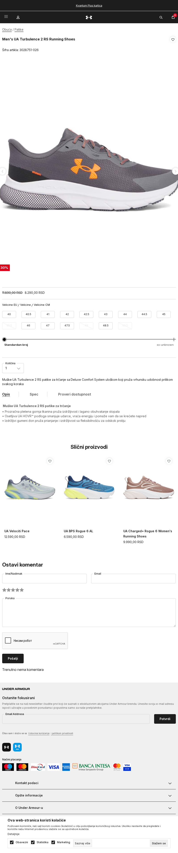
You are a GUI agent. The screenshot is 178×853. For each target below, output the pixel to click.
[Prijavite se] (18, 16)
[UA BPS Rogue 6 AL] (89, 488)
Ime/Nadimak (13, 573)
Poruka (10, 598)
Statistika (42, 842)
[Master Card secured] (117, 766)
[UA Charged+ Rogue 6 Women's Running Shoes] (148, 488)
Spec (34, 394)
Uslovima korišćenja (38, 733)
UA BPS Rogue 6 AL (78, 531)
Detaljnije (14, 834)
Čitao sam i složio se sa (37, 733)
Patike (19, 29)
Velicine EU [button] (9, 304)
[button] (173, 45)
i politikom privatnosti (62, 733)
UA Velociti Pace (17, 531)
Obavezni (22, 842)
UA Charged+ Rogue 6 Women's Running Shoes (147, 533)
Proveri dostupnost (74, 394)
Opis (6, 394)
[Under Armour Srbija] (89, 17)
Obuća (7, 29)
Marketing (63, 842)
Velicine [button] (25, 304)
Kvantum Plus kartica (89, 5)
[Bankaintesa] (91, 766)
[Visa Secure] (127, 766)
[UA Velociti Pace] (29, 488)
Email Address (14, 714)
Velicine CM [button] (42, 304)
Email (97, 573)
